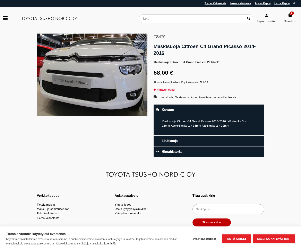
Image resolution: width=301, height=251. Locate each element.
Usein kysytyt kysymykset (131, 208)
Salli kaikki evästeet (274, 238)
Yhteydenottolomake (128, 213)
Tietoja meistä (46, 204)
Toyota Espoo (262, 3)
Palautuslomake (47, 213)
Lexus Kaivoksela (240, 3)
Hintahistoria (172, 151)
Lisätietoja (170, 141)
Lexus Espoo (282, 3)
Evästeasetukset (204, 238)
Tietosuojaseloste (48, 217)
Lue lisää (109, 243)
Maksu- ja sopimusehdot (53, 208)
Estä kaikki (236, 238)
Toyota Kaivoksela (215, 3)
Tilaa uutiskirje (212, 222)
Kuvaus (168, 109)
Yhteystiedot (123, 204)
